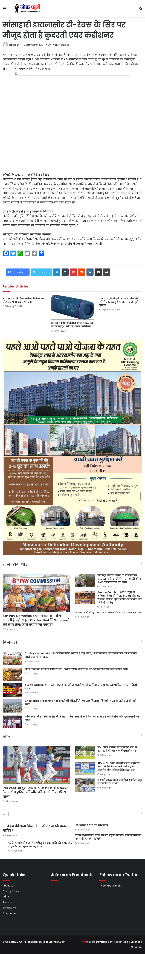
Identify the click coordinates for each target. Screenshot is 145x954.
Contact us (9, 913)
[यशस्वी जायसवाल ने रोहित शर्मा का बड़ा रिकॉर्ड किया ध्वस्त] (85, 785)
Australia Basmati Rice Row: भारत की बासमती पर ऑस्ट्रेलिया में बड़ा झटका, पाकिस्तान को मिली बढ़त (81, 686)
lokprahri (14, 44)
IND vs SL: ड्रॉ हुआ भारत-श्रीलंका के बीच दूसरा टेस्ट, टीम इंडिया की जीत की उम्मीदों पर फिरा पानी (35, 792)
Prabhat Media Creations (127, 942)
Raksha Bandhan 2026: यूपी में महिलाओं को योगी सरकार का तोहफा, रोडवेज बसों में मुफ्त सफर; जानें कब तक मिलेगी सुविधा (119, 597)
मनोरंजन (7, 902)
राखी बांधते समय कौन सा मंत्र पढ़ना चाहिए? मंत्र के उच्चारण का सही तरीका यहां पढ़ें (108, 837)
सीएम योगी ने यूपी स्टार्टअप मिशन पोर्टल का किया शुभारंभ (108, 612)
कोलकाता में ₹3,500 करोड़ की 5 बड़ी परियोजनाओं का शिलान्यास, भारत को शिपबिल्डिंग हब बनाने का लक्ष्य (82, 718)
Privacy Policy (11, 891)
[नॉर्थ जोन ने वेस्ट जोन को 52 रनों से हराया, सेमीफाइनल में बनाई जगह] (85, 752)
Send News (9, 907)
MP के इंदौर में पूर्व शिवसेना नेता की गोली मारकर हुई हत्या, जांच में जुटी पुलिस (119, 302)
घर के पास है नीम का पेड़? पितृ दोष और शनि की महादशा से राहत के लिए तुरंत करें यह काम (40, 844)
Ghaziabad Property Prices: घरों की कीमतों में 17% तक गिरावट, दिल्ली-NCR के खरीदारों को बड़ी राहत (81, 702)
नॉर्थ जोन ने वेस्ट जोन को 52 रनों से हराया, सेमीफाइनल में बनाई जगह (117, 749)
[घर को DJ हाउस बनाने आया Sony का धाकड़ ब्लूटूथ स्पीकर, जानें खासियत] (72, 307)
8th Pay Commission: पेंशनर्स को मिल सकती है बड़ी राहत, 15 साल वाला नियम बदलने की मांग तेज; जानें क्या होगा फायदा (36, 620)
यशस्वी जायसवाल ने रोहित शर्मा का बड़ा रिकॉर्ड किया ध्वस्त (119, 781)
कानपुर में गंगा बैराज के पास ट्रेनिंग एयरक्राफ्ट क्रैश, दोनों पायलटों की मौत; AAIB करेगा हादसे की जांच (119, 579)
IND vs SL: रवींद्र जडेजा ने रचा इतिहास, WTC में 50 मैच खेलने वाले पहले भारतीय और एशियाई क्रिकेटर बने (118, 766)
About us (8, 885)
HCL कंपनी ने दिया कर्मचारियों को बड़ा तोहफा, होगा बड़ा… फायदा (24, 300)
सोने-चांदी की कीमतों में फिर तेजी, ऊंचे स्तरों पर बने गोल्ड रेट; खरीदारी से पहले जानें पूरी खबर (76, 669)
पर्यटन (6, 896)
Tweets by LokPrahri (110, 885)
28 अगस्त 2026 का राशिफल (91, 825)
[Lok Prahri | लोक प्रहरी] (28, 8)
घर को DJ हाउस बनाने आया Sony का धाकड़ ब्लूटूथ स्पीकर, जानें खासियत (72, 324)
